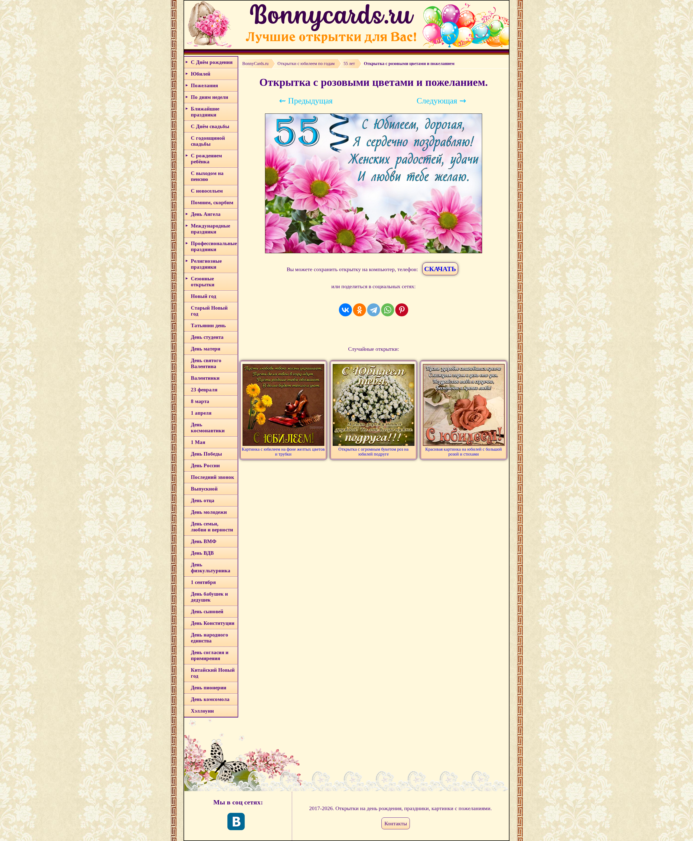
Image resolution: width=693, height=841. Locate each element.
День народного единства (209, 638)
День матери (205, 349)
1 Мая (198, 442)
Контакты (395, 823)
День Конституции (212, 623)
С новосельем (207, 191)
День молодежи (209, 512)
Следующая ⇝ (441, 100)
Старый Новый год (209, 311)
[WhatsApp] (387, 309)
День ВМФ (203, 541)
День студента (207, 337)
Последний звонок (212, 477)
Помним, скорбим (212, 202)
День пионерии (208, 687)
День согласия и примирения (209, 655)
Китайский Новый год (213, 673)
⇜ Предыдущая (306, 100)
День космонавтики (208, 427)
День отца (202, 500)
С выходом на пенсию (207, 176)
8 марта (200, 401)
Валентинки (205, 378)
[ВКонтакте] (345, 309)
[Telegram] (373, 309)
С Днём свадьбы (210, 126)
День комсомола (210, 699)
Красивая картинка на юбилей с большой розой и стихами (463, 451)
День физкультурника (210, 567)
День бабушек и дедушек (209, 597)
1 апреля (201, 413)
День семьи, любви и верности (212, 526)
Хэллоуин (202, 711)
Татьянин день (208, 325)
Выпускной (204, 489)
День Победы (206, 454)
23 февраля (204, 389)
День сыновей (207, 611)
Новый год (203, 296)
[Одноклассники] (359, 309)
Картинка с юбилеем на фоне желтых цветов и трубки (283, 451)
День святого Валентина (206, 363)
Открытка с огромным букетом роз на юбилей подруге (373, 451)
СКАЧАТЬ (440, 268)
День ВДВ (202, 553)
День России (205, 465)
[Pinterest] (401, 309)
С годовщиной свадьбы (208, 141)
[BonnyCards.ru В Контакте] (236, 821)
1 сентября (203, 582)
